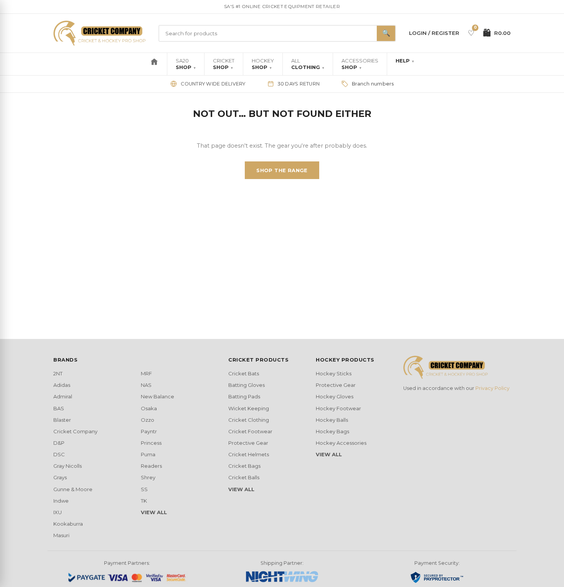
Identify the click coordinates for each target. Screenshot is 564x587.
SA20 (186, 64)
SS (144, 489)
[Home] (154, 64)
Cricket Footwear (250, 431)
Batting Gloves (246, 385)
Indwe (61, 501)
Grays (60, 477)
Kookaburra (68, 524)
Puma (148, 454)
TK (144, 501)
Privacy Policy (492, 388)
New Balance (157, 396)
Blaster (62, 420)
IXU (57, 512)
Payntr (149, 431)
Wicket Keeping (248, 408)
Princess (151, 443)
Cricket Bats (243, 373)
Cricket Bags (244, 466)
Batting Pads (244, 396)
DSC (59, 454)
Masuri (61, 535)
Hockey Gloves (334, 396)
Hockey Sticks (333, 373)
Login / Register (434, 33)
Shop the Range (281, 170)
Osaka (149, 408)
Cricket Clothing (248, 420)
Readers (151, 466)
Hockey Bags (332, 431)
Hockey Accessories (341, 443)
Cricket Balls (243, 477)
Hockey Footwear (338, 408)
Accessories (359, 64)
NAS (146, 385)
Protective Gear (248, 443)
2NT (58, 373)
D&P (58, 443)
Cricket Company (75, 431)
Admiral (62, 396)
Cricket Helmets (248, 454)
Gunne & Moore (72, 489)
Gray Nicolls (67, 466)
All (307, 64)
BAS (58, 408)
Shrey (148, 477)
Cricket (223, 64)
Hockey (263, 64)
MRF (146, 373)
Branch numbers (373, 84)
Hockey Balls (332, 420)
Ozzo (147, 420)
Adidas (61, 385)
